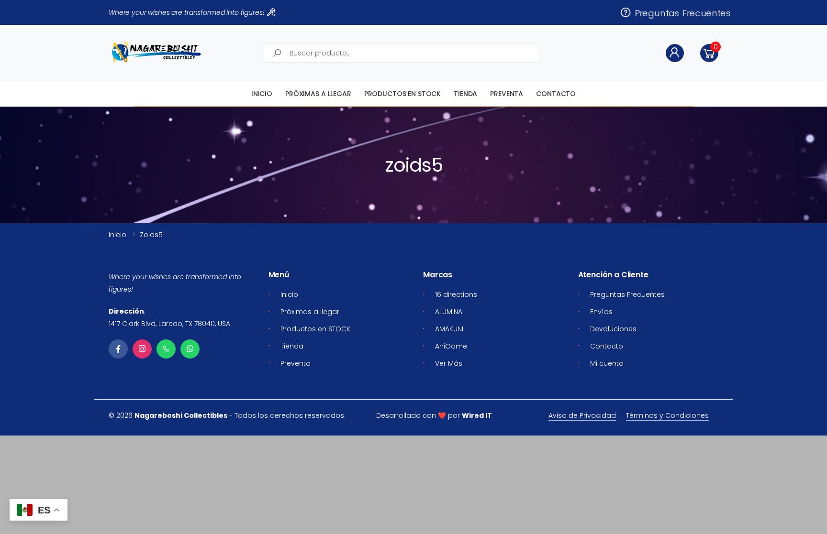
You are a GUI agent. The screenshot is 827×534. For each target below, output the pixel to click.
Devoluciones (613, 329)
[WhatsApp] (190, 349)
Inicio (261, 93)
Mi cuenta (607, 363)
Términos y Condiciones (667, 415)
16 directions (456, 294)
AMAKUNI (449, 329)
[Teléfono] (166, 349)
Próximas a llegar (318, 93)
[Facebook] (118, 349)
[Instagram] (142, 349)
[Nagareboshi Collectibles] (156, 52)
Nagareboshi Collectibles (180, 415)
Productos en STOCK (402, 93)
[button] (709, 53)
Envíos (601, 311)
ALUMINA (448, 311)
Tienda (465, 93)
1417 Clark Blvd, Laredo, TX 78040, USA (169, 323)
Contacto (556, 93)
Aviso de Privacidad (582, 415)
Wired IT (477, 415)
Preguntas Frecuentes (680, 12)
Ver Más (448, 363)
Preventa (506, 93)
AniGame (451, 346)
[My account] (675, 53)
